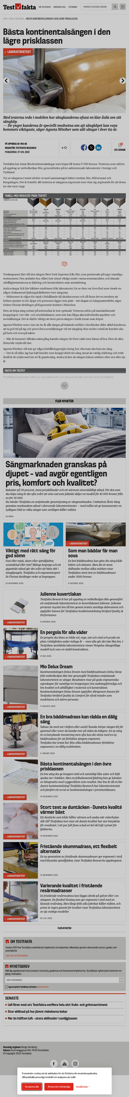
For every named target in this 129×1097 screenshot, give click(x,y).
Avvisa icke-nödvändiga (59, 1086)
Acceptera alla (32, 1086)
